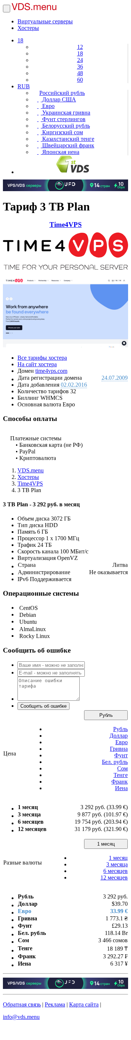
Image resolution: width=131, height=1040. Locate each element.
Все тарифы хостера (42, 358)
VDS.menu (30, 470)
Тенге (121, 775)
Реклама (55, 1004)
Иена (121, 788)
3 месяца (117, 864)
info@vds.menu (21, 1017)
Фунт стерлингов (63, 119)
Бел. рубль (115, 762)
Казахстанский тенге (67, 139)
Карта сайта (84, 1004)
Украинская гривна (65, 112)
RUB (23, 86)
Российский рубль (62, 93)
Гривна (119, 749)
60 (80, 80)
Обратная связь (22, 1004)
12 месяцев (114, 877)
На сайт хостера (37, 364)
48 (80, 73)
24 (80, 60)
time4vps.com (51, 371)
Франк (119, 781)
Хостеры (28, 28)
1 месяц (106, 844)
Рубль (106, 715)
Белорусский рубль (65, 126)
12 (80, 47)
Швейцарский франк (67, 145)
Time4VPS (65, 224)
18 (20, 40)
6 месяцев (115, 871)
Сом (122, 768)
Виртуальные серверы (45, 21)
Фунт (121, 755)
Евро (48, 106)
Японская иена (60, 152)
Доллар (119, 735)
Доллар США (58, 99)
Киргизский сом (62, 132)
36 (80, 66)
